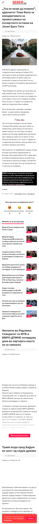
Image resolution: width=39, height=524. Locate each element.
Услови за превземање (16, 184)
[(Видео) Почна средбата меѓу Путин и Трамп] (32, 229)
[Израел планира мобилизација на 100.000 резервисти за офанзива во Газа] (32, 290)
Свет (29, 232)
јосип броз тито (20, 194)
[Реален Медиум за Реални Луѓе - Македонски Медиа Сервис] (20, 3)
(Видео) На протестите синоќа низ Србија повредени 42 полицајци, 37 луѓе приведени (13, 267)
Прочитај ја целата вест (19, 435)
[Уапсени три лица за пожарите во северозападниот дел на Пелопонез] (32, 303)
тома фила (31, 194)
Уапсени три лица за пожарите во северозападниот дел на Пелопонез (13, 303)
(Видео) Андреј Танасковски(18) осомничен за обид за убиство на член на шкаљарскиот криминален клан (13, 241)
